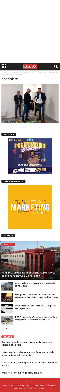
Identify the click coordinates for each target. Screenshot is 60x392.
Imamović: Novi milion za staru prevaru (21, 372)
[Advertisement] (30, 31)
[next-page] (6, 328)
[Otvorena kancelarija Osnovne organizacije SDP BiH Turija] (7, 286)
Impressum (30, 381)
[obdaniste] (30, 103)
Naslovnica (5, 72)
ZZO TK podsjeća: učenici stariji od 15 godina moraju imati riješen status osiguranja (36, 318)
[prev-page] (2, 328)
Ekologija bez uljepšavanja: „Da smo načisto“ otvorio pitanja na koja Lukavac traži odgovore (36, 295)
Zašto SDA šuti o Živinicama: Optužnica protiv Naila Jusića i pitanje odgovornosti (27, 353)
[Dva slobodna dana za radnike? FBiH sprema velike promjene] (7, 308)
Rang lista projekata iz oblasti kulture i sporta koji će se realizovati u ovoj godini (28, 274)
